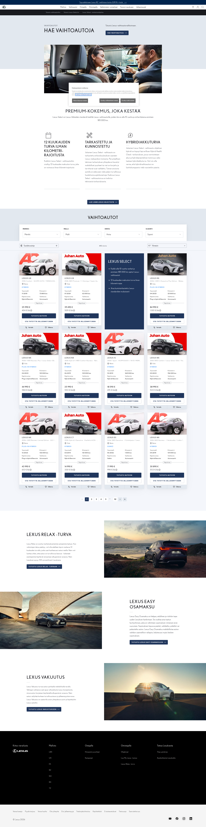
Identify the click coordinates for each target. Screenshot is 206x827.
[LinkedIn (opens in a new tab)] (190, 818)
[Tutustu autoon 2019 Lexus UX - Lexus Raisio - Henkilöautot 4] (39, 264)
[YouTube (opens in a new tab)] (170, 818)
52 (115, 499)
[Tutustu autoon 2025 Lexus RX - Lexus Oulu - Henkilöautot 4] (167, 264)
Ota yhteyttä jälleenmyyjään (39, 321)
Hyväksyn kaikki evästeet (128, 100)
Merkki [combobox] (27, 234)
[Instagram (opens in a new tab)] (184, 818)
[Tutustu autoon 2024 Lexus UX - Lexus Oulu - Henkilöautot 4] (81, 264)
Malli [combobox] (68, 234)
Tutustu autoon (39, 316)
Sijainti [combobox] (150, 234)
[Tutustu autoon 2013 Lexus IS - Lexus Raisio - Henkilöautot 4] (124, 344)
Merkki (26, 229)
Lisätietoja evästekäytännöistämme (83, 95)
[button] (8, 7)
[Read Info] (31, 310)
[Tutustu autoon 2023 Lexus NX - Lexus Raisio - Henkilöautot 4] (39, 424)
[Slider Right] (57, 264)
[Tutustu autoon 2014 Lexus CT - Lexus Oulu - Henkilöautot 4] (81, 424)
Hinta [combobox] (109, 234)
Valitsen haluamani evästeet (80, 100)
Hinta (107, 229)
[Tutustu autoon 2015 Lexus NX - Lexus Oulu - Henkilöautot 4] (81, 344)
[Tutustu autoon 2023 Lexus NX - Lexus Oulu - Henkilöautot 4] (39, 344)
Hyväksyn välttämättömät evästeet (109, 100)
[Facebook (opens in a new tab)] (177, 818)
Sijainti (149, 229)
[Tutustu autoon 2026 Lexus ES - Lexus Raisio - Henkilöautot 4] (124, 424)
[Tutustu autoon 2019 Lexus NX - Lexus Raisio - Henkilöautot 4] (167, 424)
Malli (66, 229)
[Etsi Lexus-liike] (193, 7)
